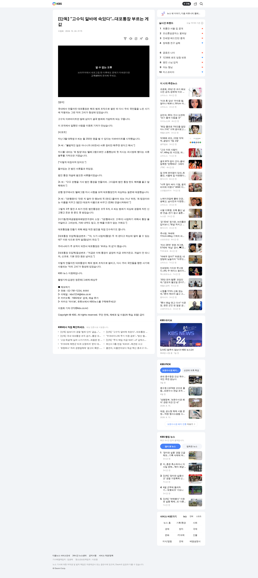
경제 (167, 529)
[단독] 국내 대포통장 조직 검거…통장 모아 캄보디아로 (81, 336)
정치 (181, 529)
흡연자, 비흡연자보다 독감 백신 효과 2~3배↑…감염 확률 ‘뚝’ (127, 348)
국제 (195, 529)
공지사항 (92, 555)
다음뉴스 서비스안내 (61, 555)
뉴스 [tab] (185, 516)
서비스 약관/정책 (106, 555)
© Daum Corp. (59, 568)
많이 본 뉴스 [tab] (170, 446)
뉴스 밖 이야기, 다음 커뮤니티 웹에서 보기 (186, 13)
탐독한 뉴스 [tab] (192, 446)
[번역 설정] (136, 38)
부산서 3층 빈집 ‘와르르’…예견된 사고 (124, 344)
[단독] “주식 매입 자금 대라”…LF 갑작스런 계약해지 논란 (127, 340)
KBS (59, 3)
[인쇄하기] (146, 38)
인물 (195, 535)
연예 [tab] (191, 516)
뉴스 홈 (167, 522)
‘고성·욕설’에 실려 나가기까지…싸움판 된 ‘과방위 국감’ (81, 340)
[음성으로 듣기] (130, 38)
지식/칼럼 (167, 541)
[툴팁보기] (202, 23)
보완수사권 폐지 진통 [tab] (171, 370)
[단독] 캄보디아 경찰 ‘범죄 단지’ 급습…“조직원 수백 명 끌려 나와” (81, 331)
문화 (167, 535)
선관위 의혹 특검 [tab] (191, 370)
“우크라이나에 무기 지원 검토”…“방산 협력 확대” (127, 336)
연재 (181, 541)
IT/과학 (181, 535)
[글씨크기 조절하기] (141, 38)
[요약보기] (125, 38)
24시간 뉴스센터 (79, 555)
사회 (195, 522)
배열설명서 (195, 541)
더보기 (180, 424)
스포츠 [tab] (198, 516)
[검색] (202, 3)
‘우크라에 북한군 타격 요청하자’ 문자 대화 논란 (81, 344)
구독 (188, 4)
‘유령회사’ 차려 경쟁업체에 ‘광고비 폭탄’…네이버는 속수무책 (81, 348)
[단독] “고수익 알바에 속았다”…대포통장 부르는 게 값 (127, 331)
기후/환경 (181, 522)
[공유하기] (195, 3)
